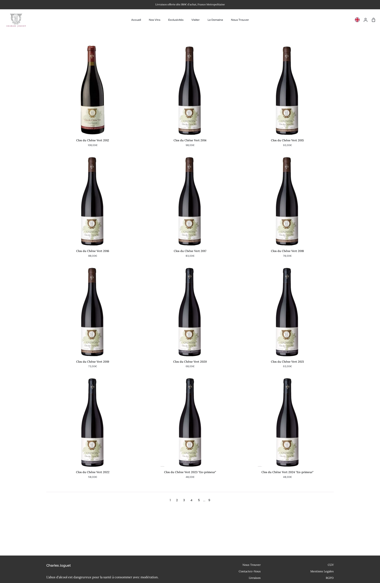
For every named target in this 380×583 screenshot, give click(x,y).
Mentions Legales (322, 571)
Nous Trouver (251, 565)
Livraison (255, 578)
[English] (358, 19)
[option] (358, 19)
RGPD (330, 578)
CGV (331, 565)
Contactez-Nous (250, 571)
